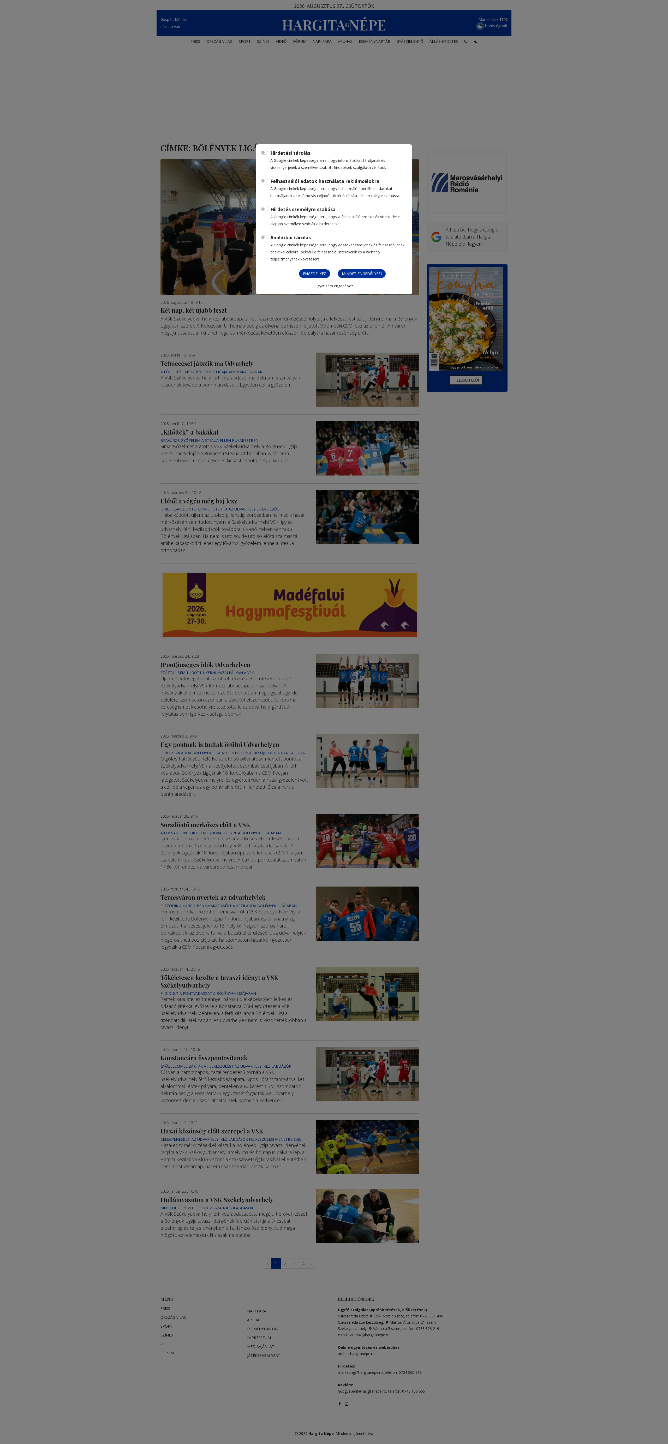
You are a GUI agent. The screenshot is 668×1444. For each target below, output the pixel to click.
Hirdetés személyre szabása (303, 209)
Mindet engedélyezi (362, 273)
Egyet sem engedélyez (334, 285)
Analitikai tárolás (290, 237)
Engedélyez (314, 273)
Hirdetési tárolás (290, 153)
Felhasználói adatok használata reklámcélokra (324, 181)
